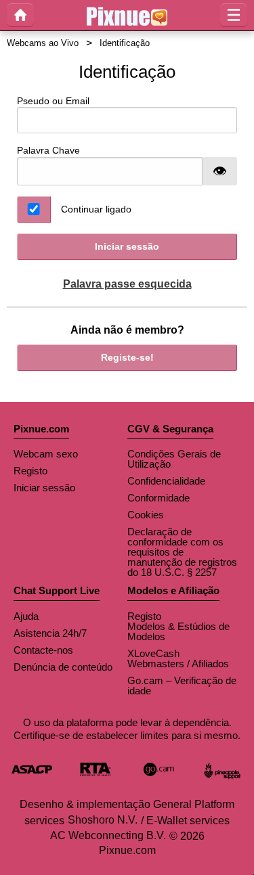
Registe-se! (127, 357)
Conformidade (158, 497)
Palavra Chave (48, 150)
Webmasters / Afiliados (178, 663)
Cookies (145, 514)
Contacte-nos (43, 650)
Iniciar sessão (127, 246)
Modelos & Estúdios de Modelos (178, 631)
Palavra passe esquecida (127, 284)
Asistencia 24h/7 (50, 633)
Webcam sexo (46, 453)
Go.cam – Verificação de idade (181, 685)
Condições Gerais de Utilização (174, 459)
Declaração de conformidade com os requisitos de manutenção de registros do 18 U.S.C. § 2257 (182, 552)
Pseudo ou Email (53, 100)
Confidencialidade (166, 481)
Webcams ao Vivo (43, 43)
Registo (30, 470)
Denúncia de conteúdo (63, 667)
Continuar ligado (96, 209)
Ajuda (26, 616)
